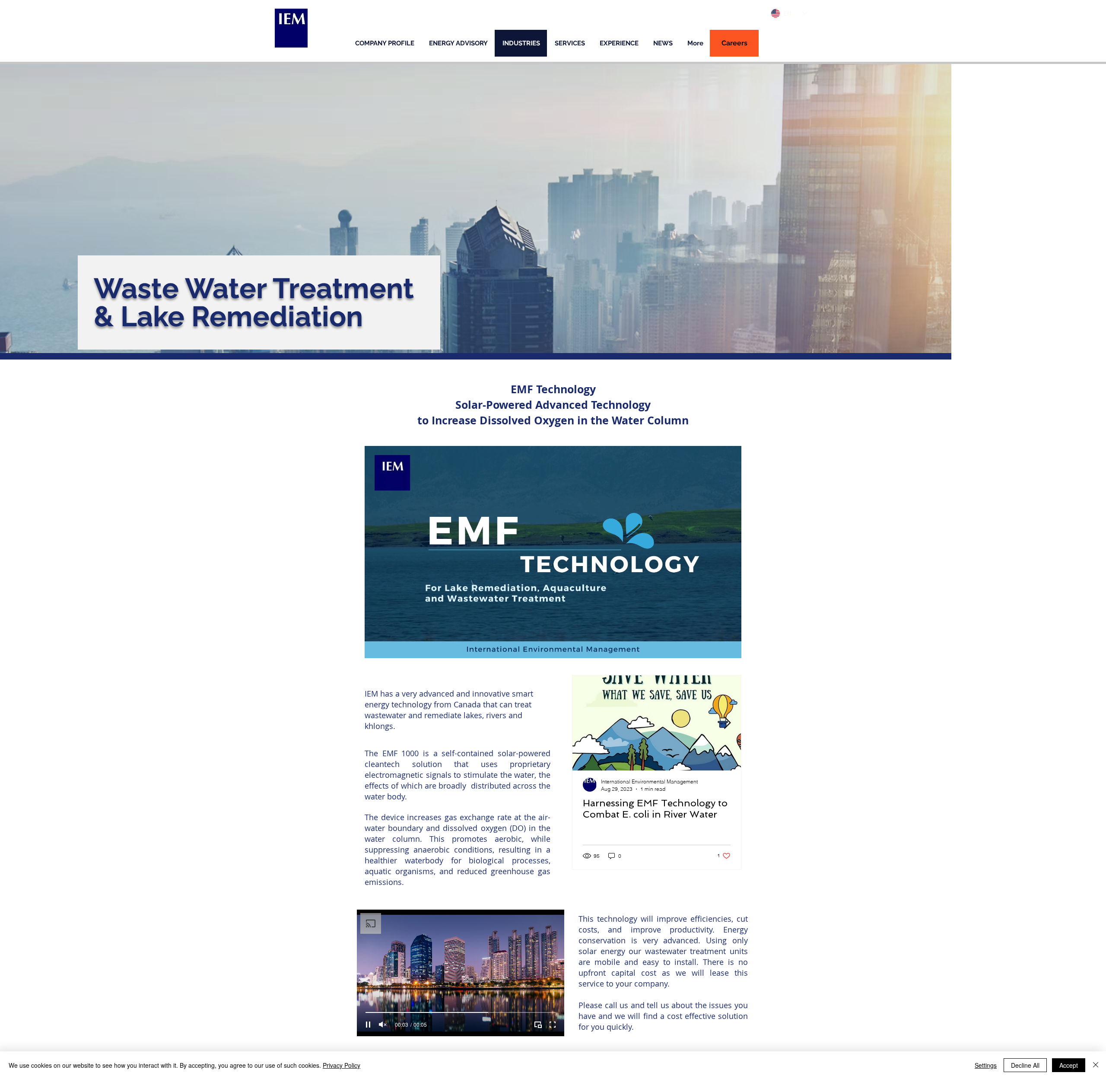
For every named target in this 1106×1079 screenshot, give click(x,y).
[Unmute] (390, 646)
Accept (1068, 1065)
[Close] (1095, 1065)
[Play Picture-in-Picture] (715, 646)
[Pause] (375, 646)
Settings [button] (986, 1065)
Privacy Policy (341, 1065)
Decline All (1025, 1065)
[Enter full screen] (729, 646)
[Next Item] (727, 723)
